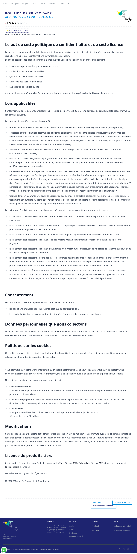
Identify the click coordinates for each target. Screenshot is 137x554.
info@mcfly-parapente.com (103, 506)
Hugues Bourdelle (54, 527)
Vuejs (62, 463)
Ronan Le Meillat (59, 532)
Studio (71, 526)
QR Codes (73, 533)
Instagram (95, 530)
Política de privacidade (123, 526)
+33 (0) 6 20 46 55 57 (122, 502)
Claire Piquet (53, 531)
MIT (75, 463)
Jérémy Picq (56, 526)
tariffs (34, 4)
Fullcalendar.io (12, 466)
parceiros (52, 4)
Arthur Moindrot (58, 529)
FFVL (71, 530)
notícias (42, 4)
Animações (50, 526)
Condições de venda (122, 530)
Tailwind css (84, 463)
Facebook (95, 526)
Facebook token (75, 536)
